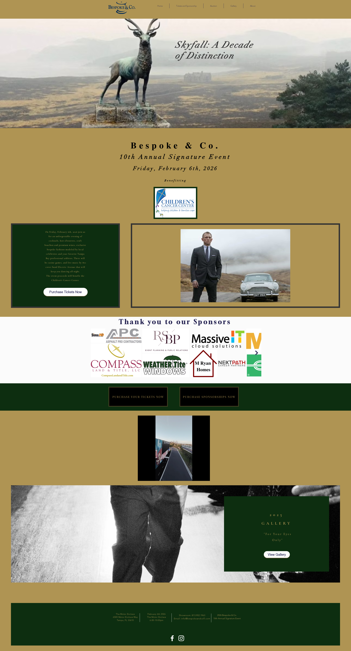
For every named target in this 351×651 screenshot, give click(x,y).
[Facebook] (172, 638)
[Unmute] (146, 477)
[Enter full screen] (206, 477)
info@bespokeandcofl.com (195, 618)
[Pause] (141, 477)
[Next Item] (256, 352)
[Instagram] (181, 638)
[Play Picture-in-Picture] (201, 477)
